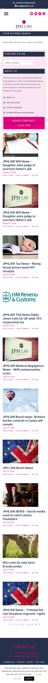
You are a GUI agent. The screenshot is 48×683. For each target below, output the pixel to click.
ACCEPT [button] (29, 678)
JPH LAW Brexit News (18, 468)
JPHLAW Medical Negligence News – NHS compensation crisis (23, 369)
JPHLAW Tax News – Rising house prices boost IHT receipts (22, 267)
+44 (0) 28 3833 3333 (25, 653)
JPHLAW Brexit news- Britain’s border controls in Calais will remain (24, 420)
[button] (6, 13)
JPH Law (35, 175)
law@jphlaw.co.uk (25, 656)
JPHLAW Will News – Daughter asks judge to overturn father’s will (19, 165)
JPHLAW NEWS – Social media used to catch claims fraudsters (24, 515)
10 (36, 624)
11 (39, 624)
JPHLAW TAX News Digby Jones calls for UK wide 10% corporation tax (22, 318)
